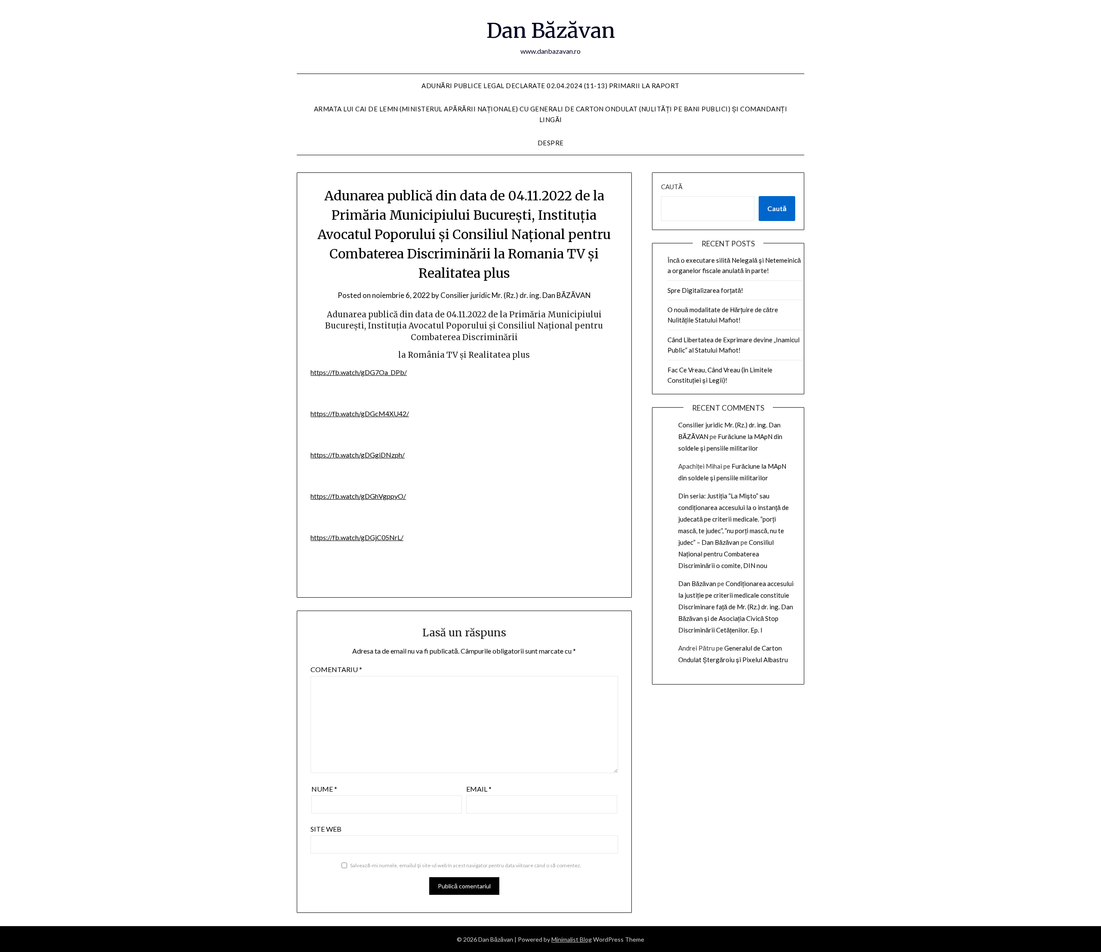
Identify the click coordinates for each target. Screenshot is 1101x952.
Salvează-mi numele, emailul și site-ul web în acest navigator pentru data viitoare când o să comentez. (465, 865)
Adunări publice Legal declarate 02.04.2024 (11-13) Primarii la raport (550, 85)
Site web (326, 829)
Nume (324, 789)
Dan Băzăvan (550, 30)
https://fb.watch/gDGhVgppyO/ (358, 496)
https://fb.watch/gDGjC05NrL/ (357, 537)
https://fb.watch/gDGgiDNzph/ (358, 455)
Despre (551, 143)
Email (479, 789)
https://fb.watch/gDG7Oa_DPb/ (359, 372)
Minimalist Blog (571, 939)
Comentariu (336, 669)
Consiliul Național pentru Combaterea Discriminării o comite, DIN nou (726, 553)
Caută (672, 186)
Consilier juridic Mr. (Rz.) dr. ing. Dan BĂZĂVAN (515, 295)
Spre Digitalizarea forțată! (705, 290)
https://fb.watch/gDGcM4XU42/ (360, 413)
